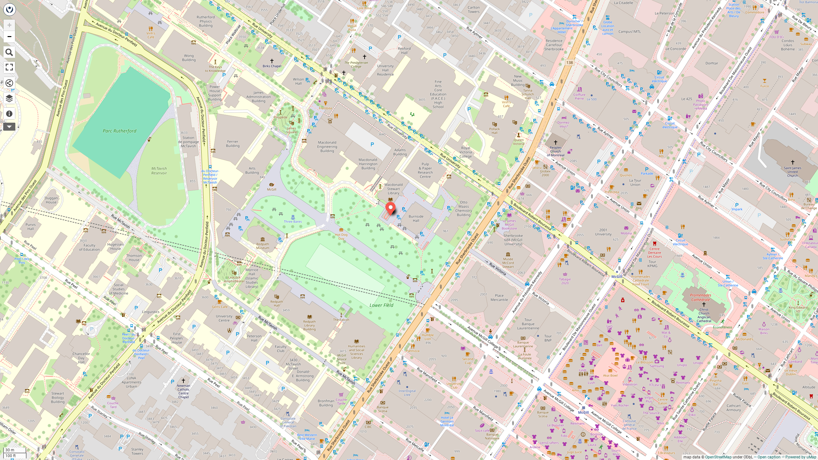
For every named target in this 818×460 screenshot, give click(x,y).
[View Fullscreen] (9, 67)
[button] (387, 204)
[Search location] (9, 52)
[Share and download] (9, 82)
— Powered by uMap (799, 457)
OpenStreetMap (718, 457)
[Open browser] (9, 98)
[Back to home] (9, 9)
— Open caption (767, 457)
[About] (9, 113)
